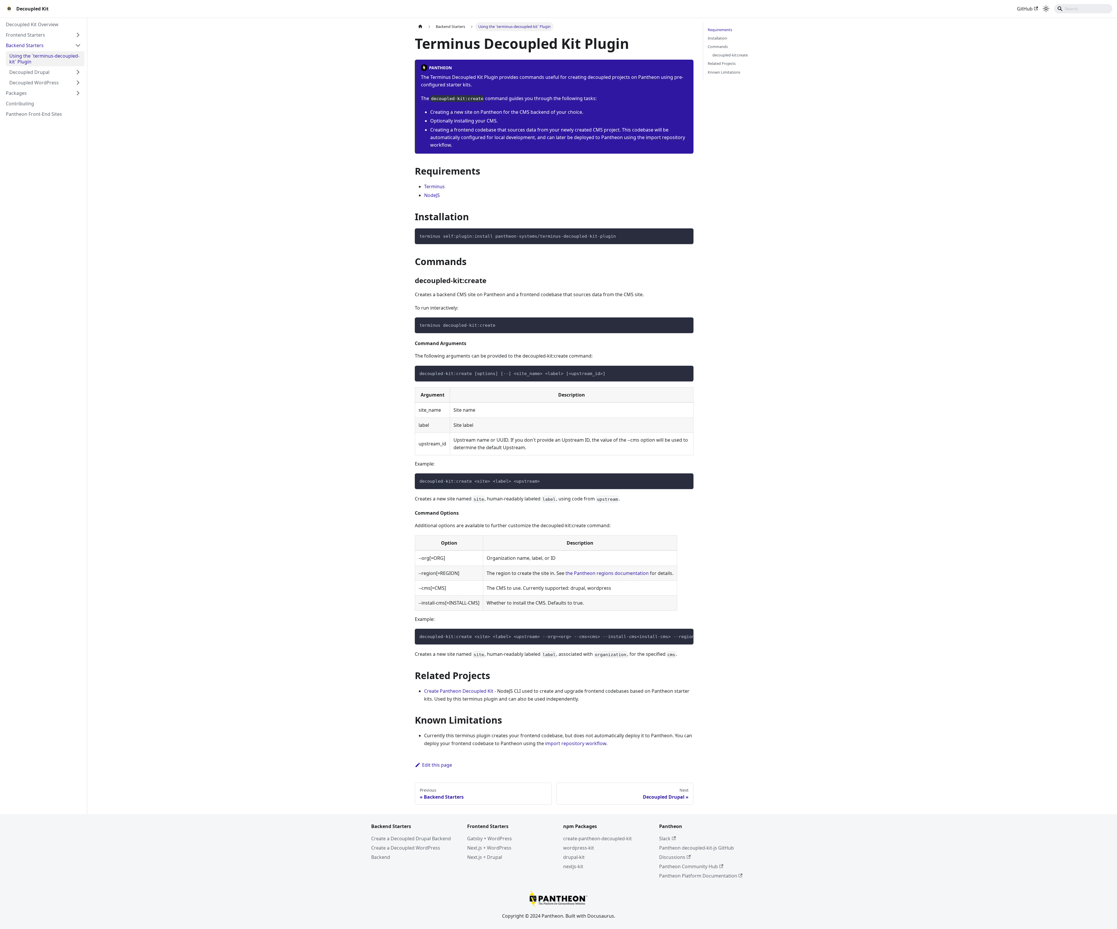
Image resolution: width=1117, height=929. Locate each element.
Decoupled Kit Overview (32, 24)
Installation (717, 38)
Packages (16, 93)
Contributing (20, 103)
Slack (664, 838)
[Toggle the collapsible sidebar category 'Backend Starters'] (78, 45)
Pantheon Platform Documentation (698, 876)
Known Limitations (724, 72)
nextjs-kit (573, 866)
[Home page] (420, 26)
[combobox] (1083, 8)
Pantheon (649, 77)
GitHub (1025, 9)
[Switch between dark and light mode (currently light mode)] (1046, 8)
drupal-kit (574, 857)
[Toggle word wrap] (676, 636)
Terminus (434, 186)
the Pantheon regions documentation (607, 573)
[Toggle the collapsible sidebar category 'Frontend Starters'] (78, 35)
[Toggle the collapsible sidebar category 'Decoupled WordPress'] (78, 82)
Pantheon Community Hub (688, 866)
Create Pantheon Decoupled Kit (458, 691)
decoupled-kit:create (730, 55)
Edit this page (437, 765)
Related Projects (722, 63)
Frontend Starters (25, 35)
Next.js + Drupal (484, 857)
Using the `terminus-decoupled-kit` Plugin (44, 59)
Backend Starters (25, 45)
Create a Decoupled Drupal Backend (411, 838)
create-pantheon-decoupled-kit (597, 838)
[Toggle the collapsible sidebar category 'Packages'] (78, 93)
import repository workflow (575, 743)
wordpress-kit (578, 848)
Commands (718, 46)
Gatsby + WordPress (489, 838)
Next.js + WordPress (489, 848)
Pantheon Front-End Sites (34, 114)
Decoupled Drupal (29, 72)
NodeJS (432, 195)
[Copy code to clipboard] (686, 235)
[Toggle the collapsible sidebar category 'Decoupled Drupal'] (78, 72)
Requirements (720, 29)
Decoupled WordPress (34, 82)
